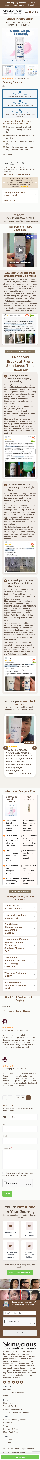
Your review (7, 1148)
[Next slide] (36, 182)
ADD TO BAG (20, 1457)
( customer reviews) (22, 78)
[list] (20, 182)
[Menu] (26, 12)
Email (5, 1136)
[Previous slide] (4, 182)
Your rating (5, 1117)
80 (18, 1097)
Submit (7, 1194)
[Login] (33, 12)
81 (23, 1097)
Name (5, 1124)
